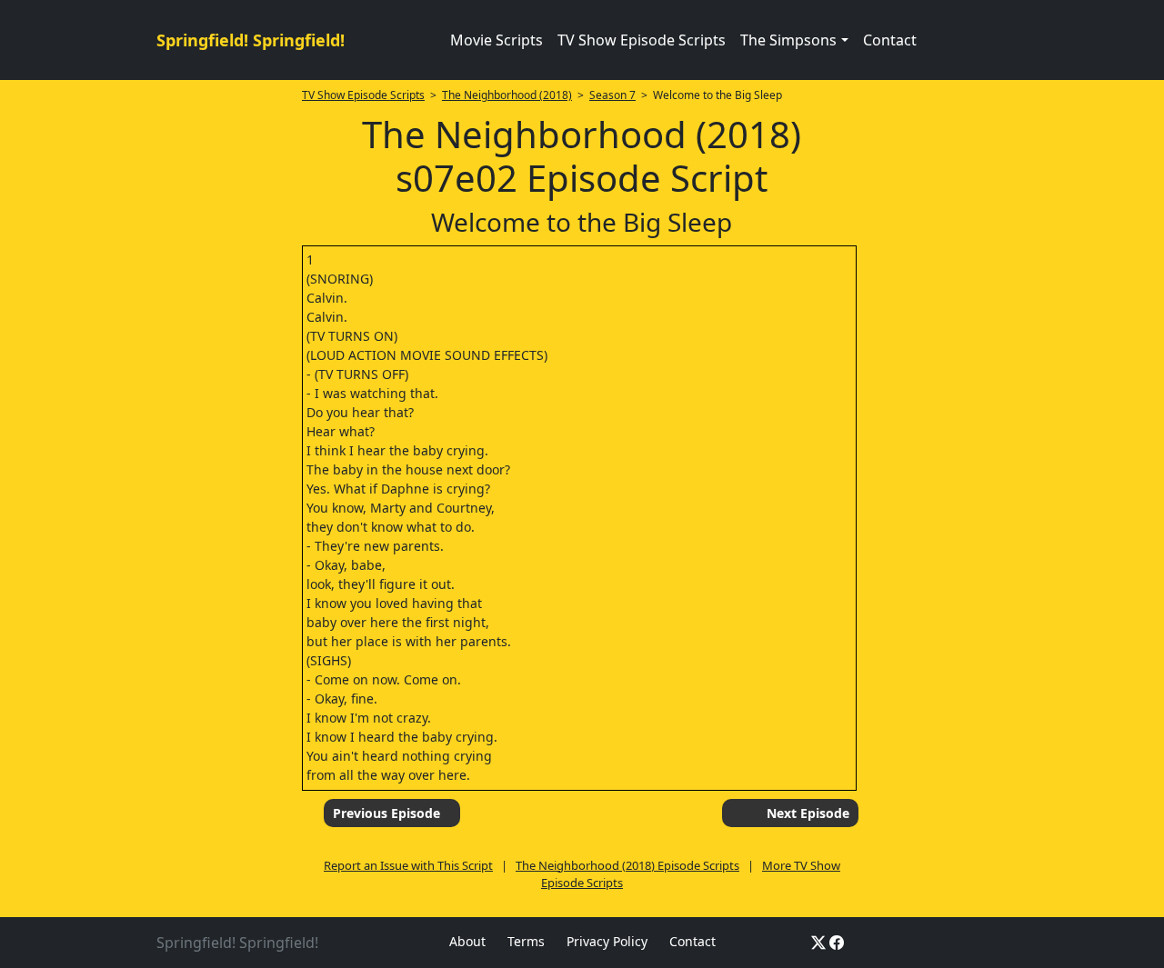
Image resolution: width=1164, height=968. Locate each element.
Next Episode (808, 813)
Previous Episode (386, 813)
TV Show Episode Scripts (641, 40)
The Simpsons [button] (788, 40)
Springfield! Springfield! (250, 40)
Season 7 (612, 95)
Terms (526, 941)
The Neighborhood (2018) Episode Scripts (627, 865)
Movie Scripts (496, 40)
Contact (890, 40)
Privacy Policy (607, 941)
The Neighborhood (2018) (507, 95)
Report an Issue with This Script (408, 865)
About (467, 941)
